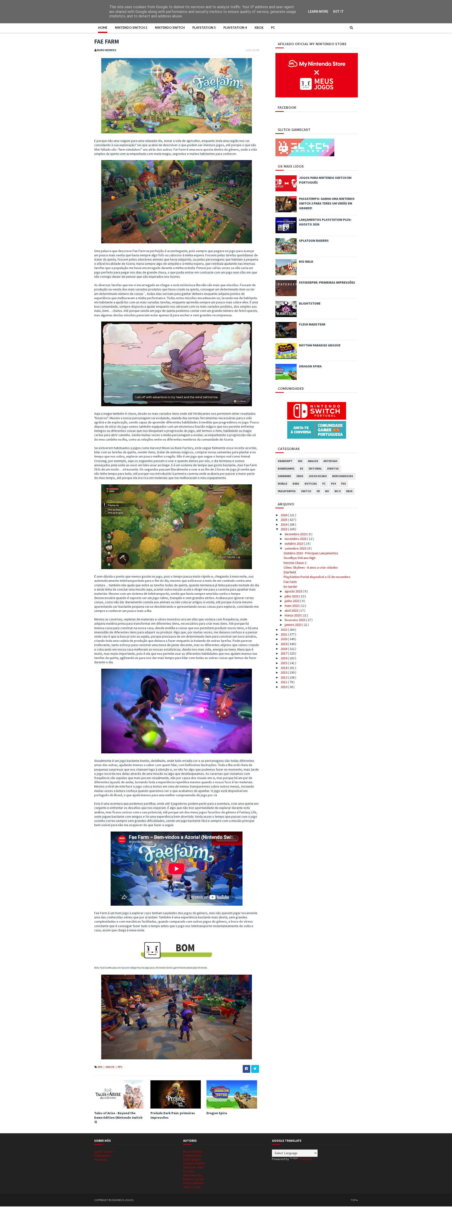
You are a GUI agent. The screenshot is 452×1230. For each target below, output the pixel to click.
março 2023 (293, 615)
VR (318, 491)
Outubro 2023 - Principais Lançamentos (311, 553)
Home (102, 27)
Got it (338, 11)
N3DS (296, 483)
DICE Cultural (192, 1159)
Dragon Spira (216, 1113)
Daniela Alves (192, 1155)
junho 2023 (292, 601)
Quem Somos (103, 1151)
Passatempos (287, 491)
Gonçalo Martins (194, 1163)
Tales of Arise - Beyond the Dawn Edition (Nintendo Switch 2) (118, 1117)
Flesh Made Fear (312, 324)
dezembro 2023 (296, 534)
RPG (120, 1067)
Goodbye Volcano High (299, 558)
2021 (284, 634)
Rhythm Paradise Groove (319, 345)
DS (301, 468)
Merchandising (342, 476)
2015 (284, 663)
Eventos (333, 468)
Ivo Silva (189, 1171)
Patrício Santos (193, 1179)
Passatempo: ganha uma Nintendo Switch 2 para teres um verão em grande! (327, 203)
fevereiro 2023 (295, 620)
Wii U (338, 491)
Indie (299, 476)
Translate (305, 1159)
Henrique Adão (193, 1167)
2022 (284, 629)
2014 (284, 668)
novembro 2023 (296, 539)
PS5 (343, 483)
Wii (327, 491)
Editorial (315, 468)
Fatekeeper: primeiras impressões (327, 282)
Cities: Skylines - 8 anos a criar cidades (311, 567)
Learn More (318, 11)
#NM (100, 1067)
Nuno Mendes (192, 1175)
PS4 (333, 483)
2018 (284, 649)
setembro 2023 (296, 548)
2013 (284, 672)
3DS (300, 461)
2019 (284, 644)
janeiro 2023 (293, 625)
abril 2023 (292, 610)
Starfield (290, 572)
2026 (284, 515)
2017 (284, 653)
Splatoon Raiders (314, 240)
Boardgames (286, 468)
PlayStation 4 (235, 27)
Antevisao (330, 461)
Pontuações (102, 1155)
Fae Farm (290, 582)
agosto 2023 (294, 591)
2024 (284, 524)
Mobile (282, 483)
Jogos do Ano (318, 476)
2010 (284, 687)
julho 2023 (292, 596)
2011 (284, 682)
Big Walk (306, 261)
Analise (110, 1067)
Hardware (284, 476)
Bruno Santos (192, 1151)
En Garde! (290, 586)
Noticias (311, 483)
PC (273, 27)
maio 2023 (292, 605)
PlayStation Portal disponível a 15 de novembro (317, 577)
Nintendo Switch (170, 27)
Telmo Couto (192, 1187)
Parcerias (100, 1159)
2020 (284, 639)
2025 (284, 520)
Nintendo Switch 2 (131, 27)
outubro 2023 (294, 543)
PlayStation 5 (204, 27)
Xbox (258, 27)
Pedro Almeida (193, 1183)
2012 (284, 677)
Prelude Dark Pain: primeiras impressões (172, 1115)
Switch (306, 491)
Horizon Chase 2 (295, 563)
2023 (284, 529)
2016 (284, 658)
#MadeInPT (285, 461)
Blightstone (309, 303)
